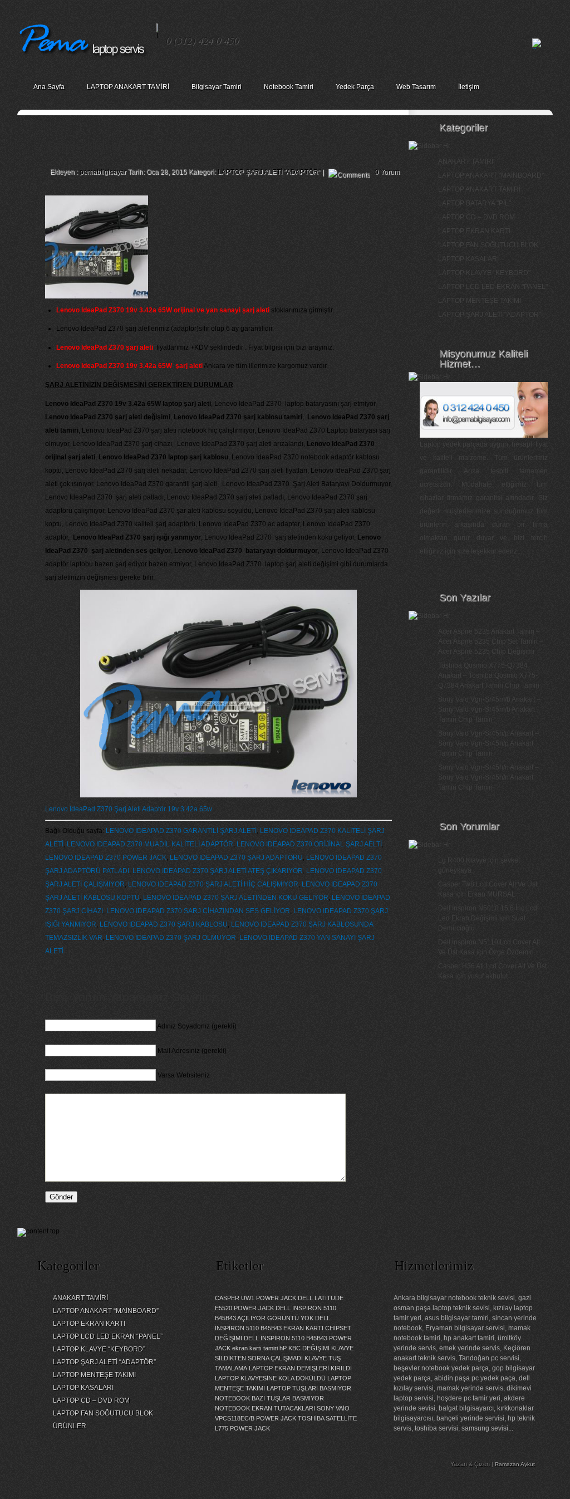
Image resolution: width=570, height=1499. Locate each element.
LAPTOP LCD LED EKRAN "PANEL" (493, 287)
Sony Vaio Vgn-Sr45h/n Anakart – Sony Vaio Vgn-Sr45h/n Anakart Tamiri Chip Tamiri (488, 777)
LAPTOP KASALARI (468, 259)
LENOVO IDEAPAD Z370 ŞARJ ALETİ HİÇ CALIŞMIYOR (213, 884)
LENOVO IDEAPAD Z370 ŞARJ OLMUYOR (171, 938)
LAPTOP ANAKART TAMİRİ (128, 87)
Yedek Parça (355, 87)
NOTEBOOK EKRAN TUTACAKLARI (265, 1408)
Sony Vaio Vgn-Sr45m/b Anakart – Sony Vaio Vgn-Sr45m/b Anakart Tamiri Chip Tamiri (489, 709)
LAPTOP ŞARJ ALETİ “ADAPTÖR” (104, 1362)
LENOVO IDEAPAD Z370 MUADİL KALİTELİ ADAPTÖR (150, 844)
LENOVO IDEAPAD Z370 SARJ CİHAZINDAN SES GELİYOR (198, 911)
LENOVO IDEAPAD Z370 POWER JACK (105, 857)
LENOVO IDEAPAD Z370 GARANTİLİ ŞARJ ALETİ (181, 831)
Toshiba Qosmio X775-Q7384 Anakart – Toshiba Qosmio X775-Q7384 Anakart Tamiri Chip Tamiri (488, 675)
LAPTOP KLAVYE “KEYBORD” (99, 1349)
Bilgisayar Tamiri (216, 87)
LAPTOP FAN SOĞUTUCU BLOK (488, 245)
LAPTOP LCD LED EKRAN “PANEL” (108, 1336)
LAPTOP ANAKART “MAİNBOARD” (106, 1311)
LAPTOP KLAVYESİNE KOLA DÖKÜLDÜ (270, 1378)
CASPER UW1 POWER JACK (255, 1298)
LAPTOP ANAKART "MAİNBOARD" (491, 175)
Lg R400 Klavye (462, 860)
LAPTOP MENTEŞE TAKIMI (479, 301)
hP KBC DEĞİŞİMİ (304, 1348)
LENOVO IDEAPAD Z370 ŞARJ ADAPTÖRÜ (236, 857)
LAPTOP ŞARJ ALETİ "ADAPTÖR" (269, 172)
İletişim (468, 87)
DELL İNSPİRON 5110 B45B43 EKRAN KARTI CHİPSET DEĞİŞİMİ (283, 1328)
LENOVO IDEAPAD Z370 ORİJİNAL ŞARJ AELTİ (309, 844)
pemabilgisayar (103, 172)
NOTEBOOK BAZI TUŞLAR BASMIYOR (269, 1398)
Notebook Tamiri (288, 87)
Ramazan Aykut (515, 1464)
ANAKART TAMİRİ (465, 161)
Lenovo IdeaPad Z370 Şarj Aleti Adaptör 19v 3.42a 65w (128, 809)
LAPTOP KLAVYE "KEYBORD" (484, 273)
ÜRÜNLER (69, 1426)
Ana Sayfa (49, 87)
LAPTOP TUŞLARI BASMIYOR (309, 1388)
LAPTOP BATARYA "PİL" (474, 203)
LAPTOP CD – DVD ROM (476, 217)
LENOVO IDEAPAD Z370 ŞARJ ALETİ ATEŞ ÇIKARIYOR (217, 871)
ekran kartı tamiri (255, 1348)
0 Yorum (387, 172)
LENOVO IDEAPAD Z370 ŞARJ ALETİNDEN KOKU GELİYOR (235, 898)
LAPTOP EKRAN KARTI (474, 231)
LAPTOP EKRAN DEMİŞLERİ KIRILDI (300, 1368)
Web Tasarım (416, 87)
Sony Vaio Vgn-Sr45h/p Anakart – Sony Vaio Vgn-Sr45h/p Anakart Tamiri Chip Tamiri (488, 743)
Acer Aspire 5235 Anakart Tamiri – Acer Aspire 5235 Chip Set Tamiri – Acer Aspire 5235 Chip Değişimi (490, 641)
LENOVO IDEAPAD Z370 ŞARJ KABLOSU (164, 924)
